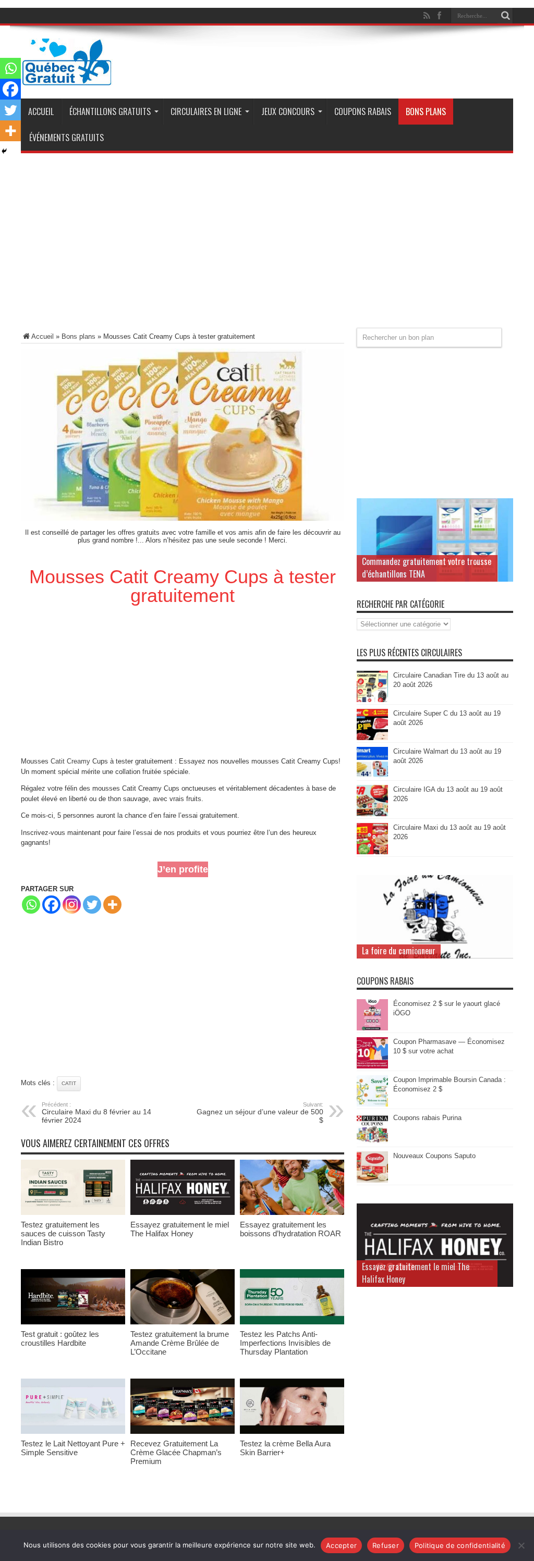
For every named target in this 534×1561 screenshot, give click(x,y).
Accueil (41, 111)
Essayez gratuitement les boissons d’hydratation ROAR (290, 1229)
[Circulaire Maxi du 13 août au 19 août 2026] (372, 852)
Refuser (385, 1545)
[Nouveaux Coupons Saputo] (372, 1180)
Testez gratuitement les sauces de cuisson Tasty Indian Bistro (63, 1233)
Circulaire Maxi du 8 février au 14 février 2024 (96, 1112)
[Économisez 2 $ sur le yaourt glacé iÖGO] (372, 1028)
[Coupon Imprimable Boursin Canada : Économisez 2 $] (372, 1104)
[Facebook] (51, 904)
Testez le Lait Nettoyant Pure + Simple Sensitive (73, 1448)
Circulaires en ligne (206, 111)
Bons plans (426, 111)
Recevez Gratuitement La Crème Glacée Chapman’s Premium (176, 1452)
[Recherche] (505, 15)
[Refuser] (521, 1545)
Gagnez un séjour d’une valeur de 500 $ (260, 1112)
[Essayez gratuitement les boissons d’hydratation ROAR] (292, 1212)
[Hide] (4, 151)
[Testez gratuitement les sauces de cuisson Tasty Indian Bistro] (73, 1212)
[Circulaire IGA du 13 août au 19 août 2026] (372, 814)
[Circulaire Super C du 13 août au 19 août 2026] (372, 738)
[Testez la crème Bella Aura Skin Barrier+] (292, 1431)
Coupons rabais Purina (427, 1118)
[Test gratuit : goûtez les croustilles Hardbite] (73, 1322)
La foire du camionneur (398, 950)
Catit (69, 1083)
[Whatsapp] (31, 904)
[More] (112, 904)
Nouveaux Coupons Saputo (434, 1156)
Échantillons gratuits (110, 111)
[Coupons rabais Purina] (372, 1142)
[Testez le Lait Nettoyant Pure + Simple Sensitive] (73, 1431)
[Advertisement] (267, 244)
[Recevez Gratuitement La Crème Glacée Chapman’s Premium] (182, 1431)
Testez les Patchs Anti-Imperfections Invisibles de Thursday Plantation (285, 1343)
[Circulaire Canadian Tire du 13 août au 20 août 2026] (372, 700)
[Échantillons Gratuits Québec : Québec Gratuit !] (67, 77)
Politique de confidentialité (460, 1545)
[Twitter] (92, 904)
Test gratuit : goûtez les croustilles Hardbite (60, 1338)
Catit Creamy (70, 761)
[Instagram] (72, 904)
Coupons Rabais (362, 111)
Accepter (341, 1545)
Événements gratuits (66, 137)
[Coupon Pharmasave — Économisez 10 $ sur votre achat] (372, 1066)
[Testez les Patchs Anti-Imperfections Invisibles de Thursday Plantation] (292, 1322)
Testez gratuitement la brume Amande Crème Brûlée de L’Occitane (179, 1343)
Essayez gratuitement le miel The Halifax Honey (179, 1229)
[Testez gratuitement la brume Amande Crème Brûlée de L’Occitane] (182, 1322)
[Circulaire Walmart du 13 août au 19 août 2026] (372, 776)
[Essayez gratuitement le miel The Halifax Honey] (182, 1212)
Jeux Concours (287, 111)
